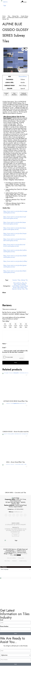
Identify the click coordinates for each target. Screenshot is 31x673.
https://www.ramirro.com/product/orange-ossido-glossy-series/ (15, 212)
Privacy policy (21, 558)
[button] (26, 49)
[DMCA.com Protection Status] (17, 555)
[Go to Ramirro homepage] (4, 3)
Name (4, 343)
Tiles (9, 16)
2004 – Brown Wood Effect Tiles (15, 462)
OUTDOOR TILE (15, 532)
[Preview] (27, 379)
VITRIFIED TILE (9, 529)
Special (14, 289)
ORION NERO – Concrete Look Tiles (15, 493)
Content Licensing (22, 561)
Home (4, 16)
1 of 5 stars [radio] (5, 326)
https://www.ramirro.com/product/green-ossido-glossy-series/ (15, 266)
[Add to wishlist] (27, 376)
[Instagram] (17, 515)
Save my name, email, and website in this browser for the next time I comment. (15, 351)
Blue (23, 283)
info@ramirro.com (18, 512)
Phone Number (4, 626)
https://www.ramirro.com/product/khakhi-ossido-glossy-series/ (15, 256)
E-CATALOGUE (9, 525)
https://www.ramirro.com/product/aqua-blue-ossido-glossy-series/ (14, 223)
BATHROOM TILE (20, 529)
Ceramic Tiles (16, 280)
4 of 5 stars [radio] (20, 326)
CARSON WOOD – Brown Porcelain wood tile (16, 432)
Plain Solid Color (21, 287)
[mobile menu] (29, 2)
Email (4, 347)
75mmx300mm (23, 76)
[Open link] (13, 515)
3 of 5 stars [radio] (15, 326)
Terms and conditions (11, 558)
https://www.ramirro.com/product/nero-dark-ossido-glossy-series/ (14, 239)
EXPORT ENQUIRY (20, 525)
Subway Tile (24, 280)
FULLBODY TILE (20, 530)
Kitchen (23, 284)
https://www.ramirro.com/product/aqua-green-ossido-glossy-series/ (14, 228)
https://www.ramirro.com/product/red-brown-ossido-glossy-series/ (14, 245)
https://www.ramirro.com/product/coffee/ (15, 261)
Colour (19, 284)
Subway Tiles (15, 16)
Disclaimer (14, 561)
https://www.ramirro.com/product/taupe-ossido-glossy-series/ (15, 234)
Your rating (6, 321)
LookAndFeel (15, 286)
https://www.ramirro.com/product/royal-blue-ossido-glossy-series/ (14, 217)
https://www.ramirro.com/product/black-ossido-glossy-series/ (15, 271)
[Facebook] (6, 515)
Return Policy (7, 561)
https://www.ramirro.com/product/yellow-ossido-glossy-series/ (15, 251)
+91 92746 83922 (18, 509)
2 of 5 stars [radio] (10, 326)
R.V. (15, 551)
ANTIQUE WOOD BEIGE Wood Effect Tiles (15, 401)
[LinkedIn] (9, 515)
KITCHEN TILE (10, 530)
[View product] (27, 374)
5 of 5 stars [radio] (26, 326)
